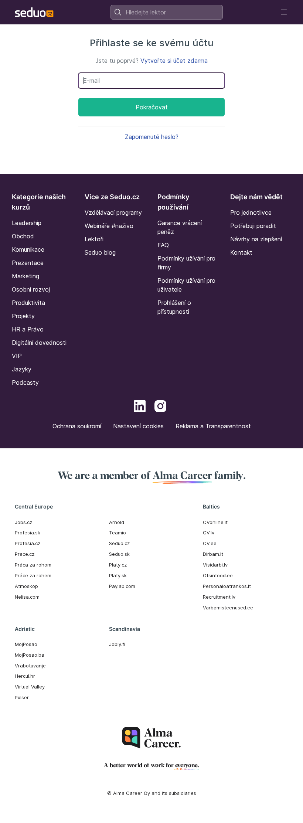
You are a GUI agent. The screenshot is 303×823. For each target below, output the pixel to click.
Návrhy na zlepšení (256, 239)
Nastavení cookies (138, 426)
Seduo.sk (119, 554)
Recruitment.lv (219, 597)
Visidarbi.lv (215, 565)
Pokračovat (152, 107)
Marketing (25, 276)
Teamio (117, 532)
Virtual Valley (30, 687)
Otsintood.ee (218, 575)
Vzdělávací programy (113, 212)
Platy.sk (118, 575)
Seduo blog (100, 252)
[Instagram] (160, 407)
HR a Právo (28, 329)
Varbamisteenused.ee (228, 608)
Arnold (116, 522)
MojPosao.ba (29, 655)
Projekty (23, 316)
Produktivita (28, 302)
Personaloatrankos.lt (227, 586)
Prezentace (28, 262)
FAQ (163, 245)
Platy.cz (118, 565)
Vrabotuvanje (30, 666)
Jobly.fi (117, 644)
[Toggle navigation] (283, 12)
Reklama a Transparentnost (213, 426)
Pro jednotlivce (251, 212)
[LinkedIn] (140, 407)
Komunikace (28, 249)
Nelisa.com (27, 597)
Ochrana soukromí (76, 426)
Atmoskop (26, 586)
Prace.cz (24, 554)
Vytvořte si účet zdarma (174, 60)
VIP (17, 356)
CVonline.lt (215, 522)
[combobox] (166, 12)
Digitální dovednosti (39, 342)
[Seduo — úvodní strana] (34, 12)
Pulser (22, 697)
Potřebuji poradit (253, 225)
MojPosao (26, 644)
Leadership (26, 223)
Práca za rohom (33, 565)
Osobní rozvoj (31, 289)
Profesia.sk (27, 532)
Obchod (23, 236)
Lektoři (94, 239)
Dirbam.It (213, 554)
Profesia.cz (27, 543)
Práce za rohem (33, 575)
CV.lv (208, 532)
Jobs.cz (23, 522)
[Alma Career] (151, 737)
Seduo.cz (119, 543)
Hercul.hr (25, 676)
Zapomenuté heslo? (151, 136)
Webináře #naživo (109, 225)
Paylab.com (122, 586)
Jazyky (21, 369)
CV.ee (210, 543)
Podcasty (25, 382)
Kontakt (241, 252)
